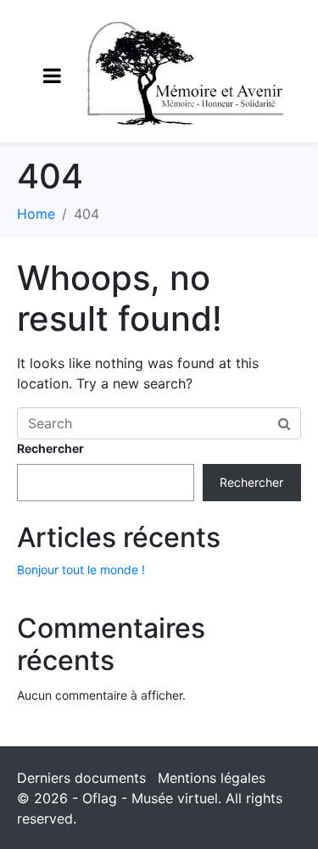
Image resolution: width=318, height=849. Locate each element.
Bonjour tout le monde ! (81, 569)
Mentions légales (211, 777)
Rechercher (50, 448)
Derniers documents (81, 777)
